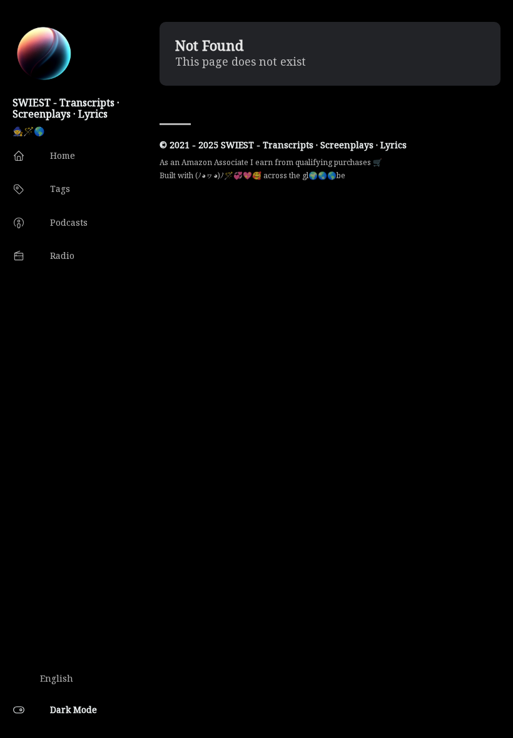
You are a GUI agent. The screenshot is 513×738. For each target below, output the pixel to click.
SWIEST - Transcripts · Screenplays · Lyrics (66, 108)
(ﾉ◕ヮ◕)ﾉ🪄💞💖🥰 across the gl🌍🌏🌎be (270, 175)
